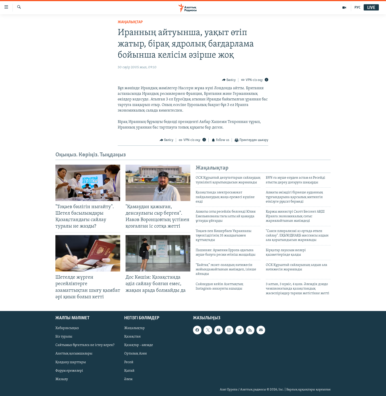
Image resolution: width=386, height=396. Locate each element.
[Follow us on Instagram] (229, 330)
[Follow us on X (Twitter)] (207, 330)
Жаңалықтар (134, 328)
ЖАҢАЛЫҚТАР (130, 22)
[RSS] (250, 330)
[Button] (229, 80)
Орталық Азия (135, 353)
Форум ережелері (69, 370)
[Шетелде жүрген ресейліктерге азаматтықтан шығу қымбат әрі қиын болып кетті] (87, 253)
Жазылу (61, 379)
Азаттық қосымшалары (73, 353)
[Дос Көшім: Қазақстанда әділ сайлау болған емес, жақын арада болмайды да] (158, 253)
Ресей (128, 362)
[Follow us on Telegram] (239, 330)
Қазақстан (132, 336)
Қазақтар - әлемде (138, 345)
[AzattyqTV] (344, 7)
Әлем (128, 379)
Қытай (129, 370)
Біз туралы (63, 336)
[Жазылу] (260, 330)
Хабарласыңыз (67, 328)
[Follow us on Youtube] (218, 330)
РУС (358, 7)
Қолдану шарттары (70, 362)
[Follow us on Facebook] (197, 330)
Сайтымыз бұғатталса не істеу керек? (84, 345)
